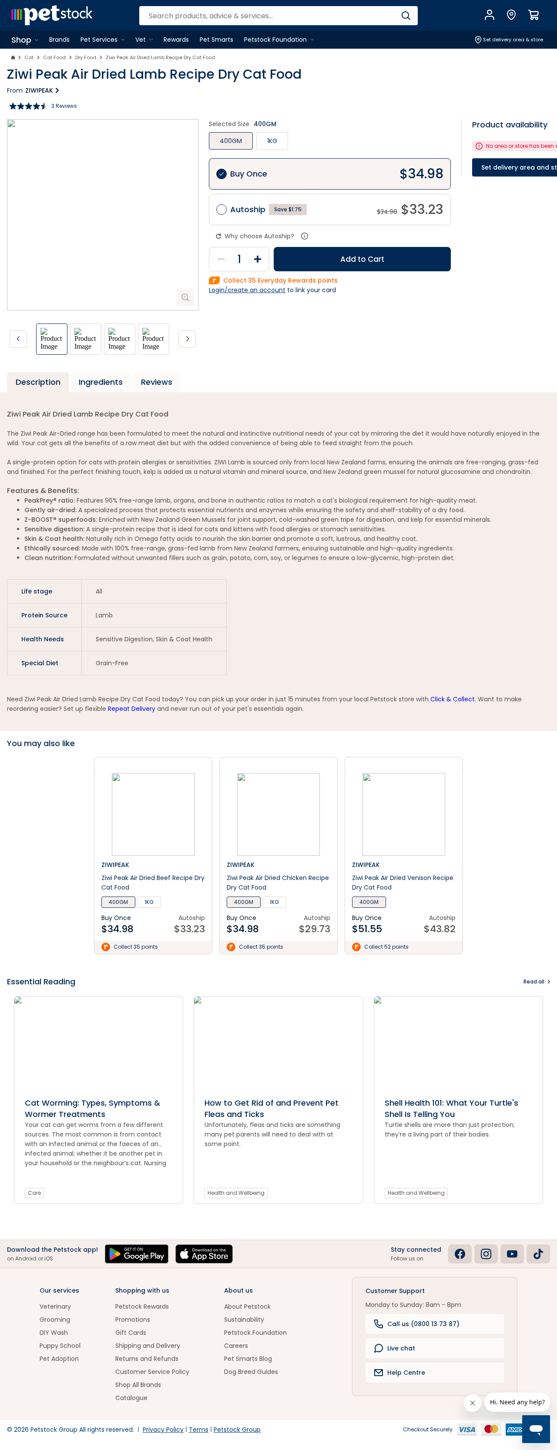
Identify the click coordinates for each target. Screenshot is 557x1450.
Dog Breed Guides (251, 1371)
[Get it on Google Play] (136, 1253)
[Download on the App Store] (204, 1253)
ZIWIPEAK (39, 90)
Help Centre (406, 1372)
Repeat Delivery (131, 708)
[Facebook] (460, 1253)
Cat (29, 57)
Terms (198, 1429)
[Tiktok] (538, 1253)
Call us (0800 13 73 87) (423, 1324)
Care (34, 1193)
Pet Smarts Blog (248, 1358)
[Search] (405, 16)
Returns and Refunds (146, 1358)
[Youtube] (512, 1253)
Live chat (401, 1348)
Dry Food (85, 57)
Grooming (55, 1319)
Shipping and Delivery (147, 1345)
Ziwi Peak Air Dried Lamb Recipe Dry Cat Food (160, 57)
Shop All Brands (138, 1384)
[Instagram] (486, 1253)
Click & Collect (452, 699)
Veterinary (55, 1306)
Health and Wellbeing (236, 1193)
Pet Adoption (59, 1358)
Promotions (132, 1319)
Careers (236, 1345)
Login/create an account (247, 290)
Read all (533, 981)
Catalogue (131, 1397)
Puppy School (60, 1345)
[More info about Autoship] (304, 236)
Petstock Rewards (142, 1306)
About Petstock (247, 1306)
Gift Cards (130, 1332)
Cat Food (54, 57)
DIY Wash (54, 1332)
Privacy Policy (163, 1429)
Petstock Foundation (255, 1332)
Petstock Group (237, 1429)
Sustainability (244, 1319)
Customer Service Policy (152, 1371)
